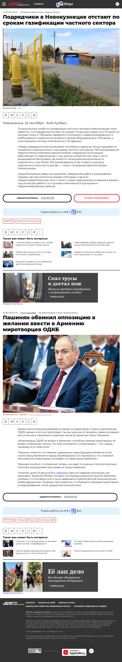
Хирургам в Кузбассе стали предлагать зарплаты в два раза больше (34, 263)
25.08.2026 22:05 (10, 313)
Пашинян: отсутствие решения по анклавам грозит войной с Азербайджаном (36, 542)
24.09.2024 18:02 (10, 12)
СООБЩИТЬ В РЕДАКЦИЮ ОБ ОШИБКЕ (90, 606)
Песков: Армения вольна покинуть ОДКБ (93, 551)
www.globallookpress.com (40, 414)
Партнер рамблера (51, 651)
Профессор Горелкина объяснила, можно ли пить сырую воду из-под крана (95, 253)
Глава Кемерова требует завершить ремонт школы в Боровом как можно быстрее (94, 243)
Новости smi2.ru (13, 303)
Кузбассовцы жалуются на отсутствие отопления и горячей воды (33, 253)
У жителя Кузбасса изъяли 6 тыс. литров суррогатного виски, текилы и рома (34, 243)
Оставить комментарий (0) (97, 198)
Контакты (30, 603)
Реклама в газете (67, 603)
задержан (62, 472)
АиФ (20, 108)
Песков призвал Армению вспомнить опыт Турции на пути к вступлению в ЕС (35, 552)
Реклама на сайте (46, 603)
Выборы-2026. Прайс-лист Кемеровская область (48, 606)
